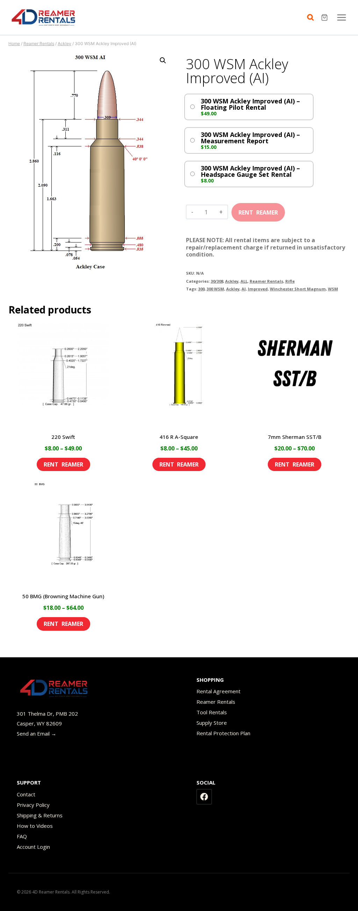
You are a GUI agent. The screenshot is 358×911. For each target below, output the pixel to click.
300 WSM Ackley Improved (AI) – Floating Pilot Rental (250, 104)
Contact (26, 794)
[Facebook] (204, 796)
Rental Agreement (218, 691)
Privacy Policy (33, 804)
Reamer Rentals (266, 281)
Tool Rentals (211, 712)
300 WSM (215, 288)
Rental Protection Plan (223, 733)
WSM (333, 288)
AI (244, 288)
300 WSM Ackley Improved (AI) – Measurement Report (250, 137)
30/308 (217, 281)
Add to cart (258, 210)
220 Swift (63, 436)
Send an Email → (36, 733)
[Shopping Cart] (325, 17)
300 (201, 288)
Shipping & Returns (40, 815)
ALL (244, 281)
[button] (163, 60)
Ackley (231, 281)
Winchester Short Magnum (298, 288)
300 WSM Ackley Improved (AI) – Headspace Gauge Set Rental (250, 171)
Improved (258, 288)
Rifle (290, 281)
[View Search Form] (312, 17)
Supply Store (211, 722)
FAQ (22, 836)
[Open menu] (341, 17)
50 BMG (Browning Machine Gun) (63, 596)
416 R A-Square (178, 436)
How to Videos (35, 825)
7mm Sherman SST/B (294, 436)
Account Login (33, 846)
